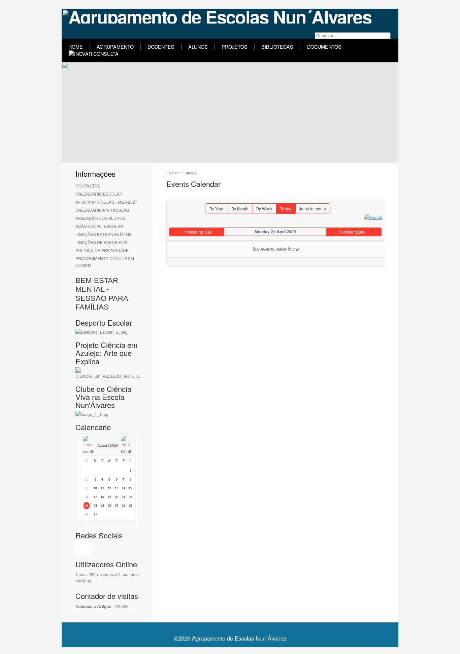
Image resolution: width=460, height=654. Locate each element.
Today (285, 208)
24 (95, 505)
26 (109, 505)
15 (130, 488)
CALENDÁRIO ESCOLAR (99, 194)
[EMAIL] (380, 196)
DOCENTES (160, 46)
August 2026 (107, 445)
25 (102, 505)
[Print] (372, 196)
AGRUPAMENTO (115, 46)
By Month (240, 208)
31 (95, 514)
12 (109, 488)
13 (116, 488)
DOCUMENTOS (324, 46)
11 (102, 488)
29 (130, 505)
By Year (216, 208)
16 (86, 497)
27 (116, 505)
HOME (75, 46)
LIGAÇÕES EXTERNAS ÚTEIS (103, 234)
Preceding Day (198, 232)
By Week (264, 208)
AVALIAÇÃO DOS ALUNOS (100, 218)
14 (123, 488)
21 (123, 497)
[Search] (373, 216)
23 (86, 505)
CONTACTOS (87, 186)
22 (130, 497)
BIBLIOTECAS (277, 46)
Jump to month (312, 208)
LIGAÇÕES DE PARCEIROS (101, 242)
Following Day (352, 232)
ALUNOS (198, 46)
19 (109, 497)
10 (95, 488)
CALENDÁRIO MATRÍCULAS (102, 210)
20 (116, 497)
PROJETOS (235, 46)
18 (102, 497)
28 (123, 505)
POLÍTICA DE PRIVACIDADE (102, 250)
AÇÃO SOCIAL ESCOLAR (99, 226)
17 (95, 497)
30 (86, 514)
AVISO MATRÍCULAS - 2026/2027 (106, 202)
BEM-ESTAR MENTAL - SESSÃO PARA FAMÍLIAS (101, 293)
